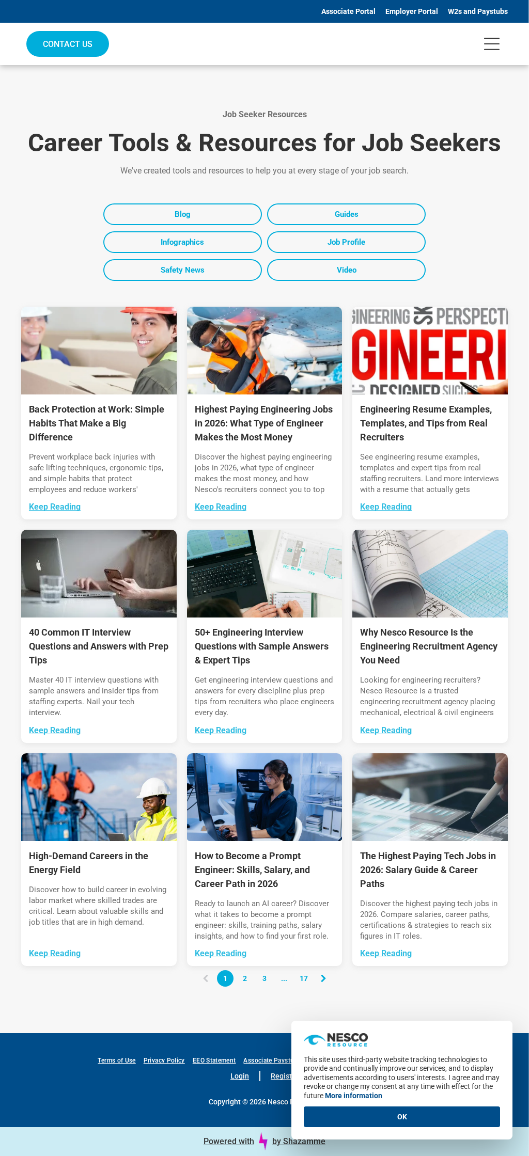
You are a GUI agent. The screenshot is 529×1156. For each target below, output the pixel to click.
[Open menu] (492, 44)
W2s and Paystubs (478, 11)
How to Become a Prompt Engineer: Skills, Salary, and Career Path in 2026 (252, 869)
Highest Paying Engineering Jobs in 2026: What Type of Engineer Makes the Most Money (264, 423)
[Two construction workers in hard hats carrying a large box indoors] (99, 350)
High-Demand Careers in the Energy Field (88, 862)
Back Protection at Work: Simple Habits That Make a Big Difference (96, 423)
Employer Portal (411, 11)
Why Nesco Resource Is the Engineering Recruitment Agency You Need (428, 646)
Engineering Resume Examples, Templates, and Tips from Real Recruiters (426, 423)
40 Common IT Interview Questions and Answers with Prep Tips (98, 646)
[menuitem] (120, 1060)
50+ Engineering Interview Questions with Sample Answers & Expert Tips (262, 646)
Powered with (229, 1141)
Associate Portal (348, 11)
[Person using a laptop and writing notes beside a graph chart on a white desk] (265, 573)
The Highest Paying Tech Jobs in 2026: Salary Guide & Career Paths (428, 869)
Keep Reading (55, 507)
